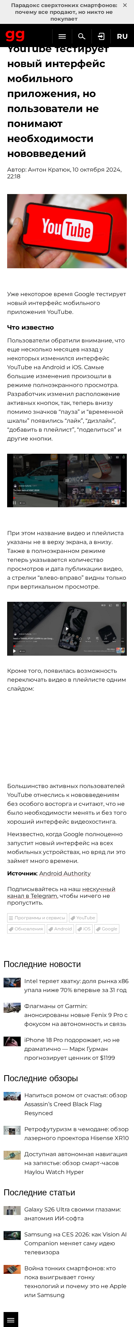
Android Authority (65, 873)
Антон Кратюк (49, 169)
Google (109, 928)
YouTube (85, 917)
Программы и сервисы (40, 917)
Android (63, 928)
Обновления (29, 928)
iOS (86, 928)
